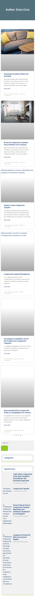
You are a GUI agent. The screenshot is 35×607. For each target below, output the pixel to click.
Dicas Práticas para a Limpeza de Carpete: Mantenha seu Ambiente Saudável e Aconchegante (21, 509)
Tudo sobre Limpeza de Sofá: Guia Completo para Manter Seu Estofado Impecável (22, 477)
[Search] (4, 448)
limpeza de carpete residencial (17, 274)
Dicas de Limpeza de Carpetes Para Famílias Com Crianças (16, 143)
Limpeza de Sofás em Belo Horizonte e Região (21, 537)
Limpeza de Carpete (21, 489)
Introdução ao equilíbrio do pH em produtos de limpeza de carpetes (16, 341)
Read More (7, 89)
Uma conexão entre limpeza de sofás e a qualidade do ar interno (17, 411)
